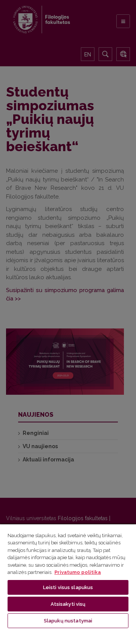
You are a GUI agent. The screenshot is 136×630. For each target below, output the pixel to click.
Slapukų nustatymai (68, 621)
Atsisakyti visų (68, 604)
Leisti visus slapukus (68, 587)
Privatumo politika (77, 572)
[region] (68, 577)
